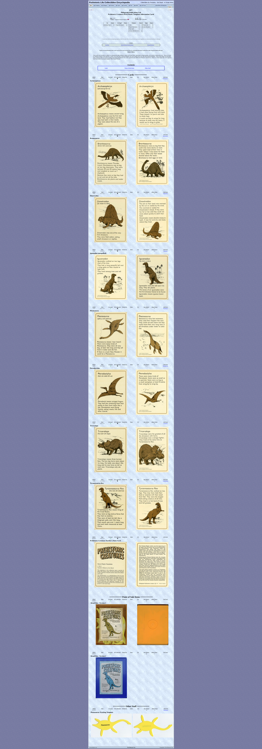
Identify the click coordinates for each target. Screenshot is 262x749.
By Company (97, 5)
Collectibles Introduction (161, 5)
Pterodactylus (165, 366)
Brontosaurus (165, 136)
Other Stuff (148, 68)
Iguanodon (165, 251)
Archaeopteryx (165, 78)
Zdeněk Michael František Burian (127, 44)
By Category (104, 5)
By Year (130, 5)
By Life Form (143, 5)
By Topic (118, 5)
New (91, 5)
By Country (124, 5)
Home (170, 7)
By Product (111, 5)
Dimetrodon (165, 193)
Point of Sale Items (129, 68)
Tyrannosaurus (165, 480)
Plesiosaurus (165, 308)
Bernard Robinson (150, 44)
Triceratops (165, 423)
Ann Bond (107, 44)
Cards (106, 68)
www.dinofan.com (93, 747)
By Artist (136, 5)
